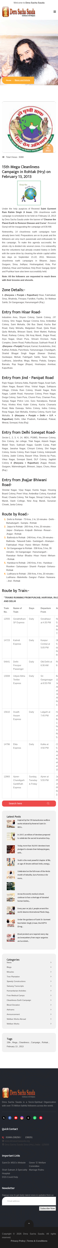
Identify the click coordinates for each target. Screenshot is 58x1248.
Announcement (13, 1003)
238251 (29, 1126)
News (9, 951)
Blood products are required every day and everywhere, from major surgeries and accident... (33, 927)
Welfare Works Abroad (16, 1008)
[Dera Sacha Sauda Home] (19, 11)
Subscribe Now (47, 1197)
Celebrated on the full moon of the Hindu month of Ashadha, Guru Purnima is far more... (34, 864)
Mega (15, 1031)
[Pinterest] (40, 1107)
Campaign (36, 1031)
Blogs (9, 956)
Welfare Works (13, 1013)
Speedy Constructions (16, 970)
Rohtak (45, 1031)
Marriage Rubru (36, 1159)
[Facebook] (9, 1107)
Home (8, 80)
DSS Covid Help (10, 1166)
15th (9, 1031)
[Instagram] (22, 1107)
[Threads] (28, 1107)
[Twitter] (3, 1107)
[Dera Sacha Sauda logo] (19, 1082)
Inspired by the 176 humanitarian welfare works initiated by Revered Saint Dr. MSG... (34, 813)
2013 (21, 1035)
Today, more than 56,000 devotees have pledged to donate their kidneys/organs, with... (34, 838)
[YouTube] (16, 1107)
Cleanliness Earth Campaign (19, 989)
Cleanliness (24, 1031)
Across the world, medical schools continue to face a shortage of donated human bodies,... (33, 886)
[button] (55, 11)
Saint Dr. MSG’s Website (14, 1151)
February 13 (12, 1035)
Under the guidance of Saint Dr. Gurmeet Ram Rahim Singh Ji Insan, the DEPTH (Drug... (34, 912)
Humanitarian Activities (16, 980)
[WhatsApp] (34, 1107)
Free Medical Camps (16, 984)
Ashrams (10, 999)
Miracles (10, 961)
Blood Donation (13, 994)
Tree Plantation (13, 966)
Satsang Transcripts (15, 975)
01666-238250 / (13, 1126)
